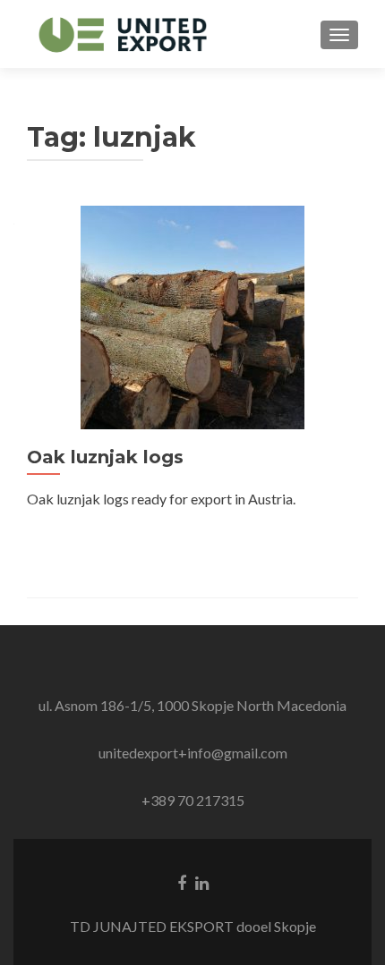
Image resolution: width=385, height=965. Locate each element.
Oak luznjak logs (105, 457)
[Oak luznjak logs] (192, 315)
